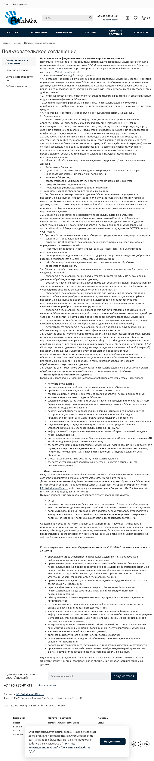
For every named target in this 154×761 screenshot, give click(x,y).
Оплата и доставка (59, 717)
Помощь (103, 717)
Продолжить (112, 741)
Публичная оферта (16, 86)
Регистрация (20, 4)
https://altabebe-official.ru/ (63, 72)
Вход (6, 4)
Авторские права (21, 734)
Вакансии (18, 726)
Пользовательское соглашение (17, 61)
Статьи (16, 730)
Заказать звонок (111, 19)
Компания (19, 717)
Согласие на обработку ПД (19, 78)
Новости (17, 722)
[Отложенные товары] (135, 18)
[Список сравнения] (127, 18)
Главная (6, 42)
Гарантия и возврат (17, 69)
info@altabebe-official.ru (54, 488)
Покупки (17, 42)
